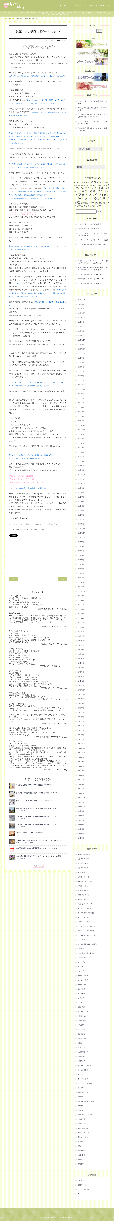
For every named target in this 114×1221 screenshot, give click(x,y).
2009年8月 (81, 654)
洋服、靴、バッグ (83, 1092)
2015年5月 (81, 412)
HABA (106, 182)
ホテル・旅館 (82, 984)
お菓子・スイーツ (83, 899)
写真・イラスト (83, 1011)
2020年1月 (81, 308)
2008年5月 (81, 721)
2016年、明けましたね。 (86, 274)
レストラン (81, 1002)
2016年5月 (81, 362)
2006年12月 (81, 798)
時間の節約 (81, 1061)
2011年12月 (81, 528)
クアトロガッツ (102, 188)
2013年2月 (81, 465)
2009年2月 (81, 681)
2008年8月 (81, 708)
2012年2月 (81, 519)
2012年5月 (81, 506)
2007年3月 (81, 784)
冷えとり (99, 198)
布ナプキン (81, 1029)
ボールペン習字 (83, 980)
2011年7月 (81, 551)
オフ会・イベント (83, 877)
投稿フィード (82, 1185)
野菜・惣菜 (81, 1150)
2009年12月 (81, 636)
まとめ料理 (81, 993)
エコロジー (81, 872)
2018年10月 (81, 326)
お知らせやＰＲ (83, 890)
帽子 (87, 203)
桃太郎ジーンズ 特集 (85, 1083)
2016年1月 (81, 380)
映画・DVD (81, 1056)
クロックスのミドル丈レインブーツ (89, 108)
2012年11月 (81, 479)
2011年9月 (81, 542)
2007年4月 (81, 780)
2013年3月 (81, 461)
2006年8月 (81, 815)
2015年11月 (81, 389)
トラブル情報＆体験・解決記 (87, 944)
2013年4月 (81, 457)
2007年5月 (81, 775)
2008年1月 (81, 739)
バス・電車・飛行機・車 (86, 953)
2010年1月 (81, 632)
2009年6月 (81, 663)
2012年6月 (81, 501)
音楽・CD (81, 1159)
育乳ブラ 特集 (83, 1137)
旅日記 (80, 1043)
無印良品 (81, 1097)
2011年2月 (81, 573)
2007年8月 (81, 762)
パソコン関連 (82, 958)
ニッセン (81, 948)
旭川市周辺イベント (84, 1052)
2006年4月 (81, 833)
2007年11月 (81, 748)
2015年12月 (81, 385)
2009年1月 (81, 685)
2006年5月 (81, 829)
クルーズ (76, 191)
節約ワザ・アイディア (85, 1115)
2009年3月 (81, 676)
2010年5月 (81, 614)
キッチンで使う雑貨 (84, 908)
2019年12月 (81, 313)
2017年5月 (81, 344)
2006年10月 (81, 806)
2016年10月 (81, 353)
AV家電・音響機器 (84, 854)
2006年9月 (81, 811)
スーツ (96, 191)
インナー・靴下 (83, 863)
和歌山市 (81, 1025)
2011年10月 (81, 537)
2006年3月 (81, 838)
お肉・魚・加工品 (83, 895)
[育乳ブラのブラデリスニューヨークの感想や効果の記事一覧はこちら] (92, 89)
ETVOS (100, 182)
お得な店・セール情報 (85, 881)
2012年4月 (81, 510)
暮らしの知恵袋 (83, 1070)
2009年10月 (81, 645)
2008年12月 (81, 690)
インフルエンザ (83, 868)
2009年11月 (81, 640)
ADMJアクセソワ (81, 182)
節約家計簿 (81, 1119)
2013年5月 (81, 452)
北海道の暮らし (83, 1020)
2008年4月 (81, 726)
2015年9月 (81, 398)
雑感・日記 (13, 18)
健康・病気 (81, 1007)
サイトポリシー (104, 5)
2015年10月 (81, 394)
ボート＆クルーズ (83, 975)
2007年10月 (81, 753)
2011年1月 (81, 578)
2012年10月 (81, 483)
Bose (93, 182)
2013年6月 (81, 448)
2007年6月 (81, 771)
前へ (13, 579)
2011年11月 (81, 533)
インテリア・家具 (83, 859)
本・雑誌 (81, 1074)
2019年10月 (81, 317)
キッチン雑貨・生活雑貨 (86, 913)
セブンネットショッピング (86, 935)
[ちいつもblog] (14, 8)
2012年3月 (81, 515)
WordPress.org (82, 1194)
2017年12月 (81, 335)
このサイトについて (65, 5)
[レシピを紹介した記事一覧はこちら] (92, 48)
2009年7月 (81, 658)
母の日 (82, 205)
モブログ (81, 998)
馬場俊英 (81, 1164)
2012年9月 (81, 488)
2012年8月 (81, 492)
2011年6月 (81, 555)
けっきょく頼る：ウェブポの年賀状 (89, 101)
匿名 (65, 626)
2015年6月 (81, 407)
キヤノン (89, 188)
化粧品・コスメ (83, 1016)
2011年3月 (81, 569)
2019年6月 (81, 322)
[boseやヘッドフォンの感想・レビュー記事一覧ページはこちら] (92, 65)
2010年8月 (81, 600)
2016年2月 (81, 376)
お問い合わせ (77, 5)
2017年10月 (81, 340)
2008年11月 (81, 694)
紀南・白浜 (81, 1123)
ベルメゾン (81, 966)
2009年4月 (81, 672)
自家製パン (81, 1141)
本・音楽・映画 (83, 1079)
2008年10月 (81, 699)
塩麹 (82, 202)
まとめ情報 (81, 989)
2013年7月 (81, 443)
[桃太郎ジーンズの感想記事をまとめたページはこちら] (92, 81)
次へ (62, 579)
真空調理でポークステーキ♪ (87, 279)
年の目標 (94, 202)
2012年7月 (81, 497)
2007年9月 (81, 757)
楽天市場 (81, 1088)
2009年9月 (81, 649)
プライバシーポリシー (90, 5)
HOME (7, 18)
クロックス (85, 190)
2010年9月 (81, 596)
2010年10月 (81, 591)
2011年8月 (81, 546)
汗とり (88, 206)
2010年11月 (81, 587)
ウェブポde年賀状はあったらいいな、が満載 (92, 128)
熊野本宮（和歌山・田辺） (86, 1101)
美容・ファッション (84, 1133)
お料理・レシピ (83, 886)
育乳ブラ (96, 205)
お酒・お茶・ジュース (85, 904)
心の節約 (12, 57)
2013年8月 (81, 439)
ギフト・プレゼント (84, 917)
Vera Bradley (78, 185)
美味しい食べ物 (83, 1128)
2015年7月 (81, 403)
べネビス (101, 185)
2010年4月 (81, 618)
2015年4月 (81, 416)
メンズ (84, 199)
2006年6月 (81, 824)
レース (91, 199)
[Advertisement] (28, 556)
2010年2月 (81, 627)
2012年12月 (81, 475)
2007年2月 (81, 789)
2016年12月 (81, 349)
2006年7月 (81, 820)
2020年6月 (81, 304)
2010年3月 (81, 623)
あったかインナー (90, 185)
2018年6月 (81, 331)
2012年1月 (81, 524)
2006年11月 (81, 802)
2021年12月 (81, 300)
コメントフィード (83, 1189)
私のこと (81, 1110)
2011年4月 (81, 564)
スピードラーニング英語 (86, 931)
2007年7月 (81, 766)
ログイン (81, 1180)
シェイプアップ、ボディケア (87, 926)
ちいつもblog (55, 1218)
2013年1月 (81, 470)
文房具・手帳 (82, 1038)
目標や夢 (81, 1106)
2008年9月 (81, 703)
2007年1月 (81, 793)
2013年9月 (81, 434)
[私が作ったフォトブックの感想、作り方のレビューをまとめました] (92, 56)
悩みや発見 (81, 1034)
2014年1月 (81, 421)
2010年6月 (81, 609)
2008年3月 (81, 730)
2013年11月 (81, 430)
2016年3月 (81, 371)
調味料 (80, 1146)
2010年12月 (81, 582)
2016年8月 (81, 358)
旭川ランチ (81, 1047)
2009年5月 (81, 667)
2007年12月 (81, 744)
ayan (97, 283)
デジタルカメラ (83, 940)
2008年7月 (81, 712)
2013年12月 (81, 425)
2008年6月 (81, 717)
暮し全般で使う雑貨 (84, 1065)
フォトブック (88, 194)
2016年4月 (81, 367)
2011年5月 (81, 560)
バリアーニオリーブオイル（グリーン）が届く (93, 121)
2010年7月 (81, 605)
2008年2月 (81, 735)
